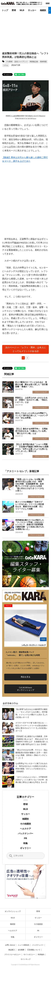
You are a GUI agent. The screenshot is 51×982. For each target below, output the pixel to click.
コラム (5, 65)
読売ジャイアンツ (21, 62)
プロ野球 (9, 62)
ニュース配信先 (23, 945)
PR (25, 838)
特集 (25, 843)
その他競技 (25, 824)
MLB (22, 10)
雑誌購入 (11, 950)
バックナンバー (25, 833)
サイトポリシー (29, 954)
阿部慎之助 (34, 62)
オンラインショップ (13, 911)
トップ (5, 10)
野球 (14, 10)
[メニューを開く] (47, 3)
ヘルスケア (25, 828)
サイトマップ (25, 959)
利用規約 (41, 954)
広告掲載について (33, 950)
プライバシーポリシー (12, 954)
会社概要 (21, 950)
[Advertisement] (26, 31)
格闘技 (43, 10)
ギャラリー (25, 848)
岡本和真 (43, 62)
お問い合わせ (10, 945)
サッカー (32, 10)
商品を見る (25, 677)
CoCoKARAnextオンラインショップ (25, 689)
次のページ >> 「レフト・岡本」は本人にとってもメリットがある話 (25, 349)
